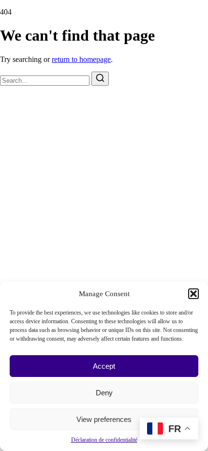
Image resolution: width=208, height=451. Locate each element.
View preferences (104, 419)
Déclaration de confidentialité (104, 439)
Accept (104, 366)
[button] (193, 294)
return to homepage (81, 59)
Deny (104, 393)
